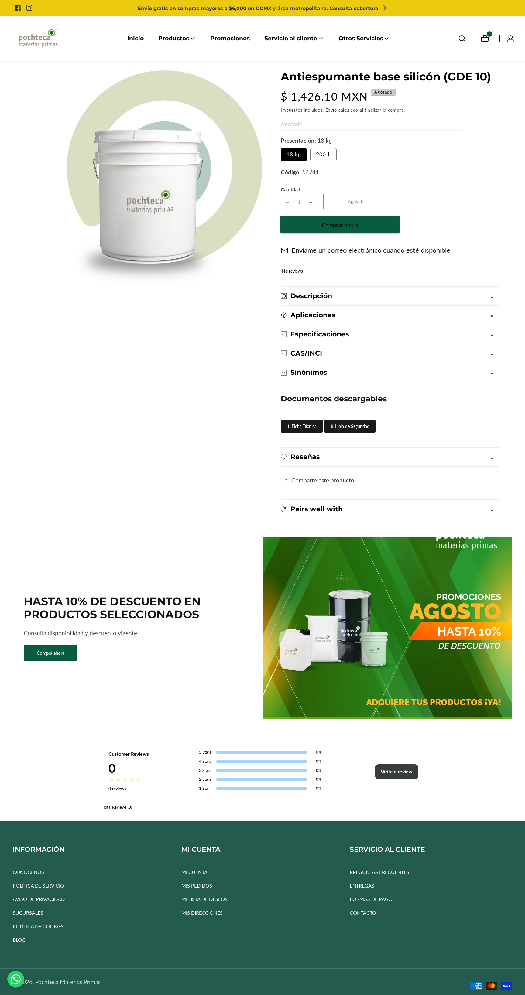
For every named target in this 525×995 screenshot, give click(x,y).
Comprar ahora (340, 225)
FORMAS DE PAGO (371, 899)
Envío (331, 109)
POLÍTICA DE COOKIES (38, 926)
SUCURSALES (28, 912)
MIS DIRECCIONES (202, 912)
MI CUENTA (194, 872)
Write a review (396, 771)
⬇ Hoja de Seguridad (349, 426)
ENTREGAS (362, 885)
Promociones (230, 38)
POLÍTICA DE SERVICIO (38, 885)
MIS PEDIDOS (196, 885)
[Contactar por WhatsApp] (15, 979)
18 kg (297, 156)
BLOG (19, 939)
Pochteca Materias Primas (68, 982)
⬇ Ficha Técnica (302, 426)
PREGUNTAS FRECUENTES (379, 872)
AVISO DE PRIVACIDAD (39, 899)
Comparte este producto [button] (322, 480)
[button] (173, 38)
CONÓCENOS (28, 872)
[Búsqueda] (462, 38)
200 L (326, 156)
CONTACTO (363, 912)
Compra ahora (50, 653)
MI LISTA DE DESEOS (204, 899)
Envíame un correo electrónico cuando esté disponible (371, 250)
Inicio (135, 38)
